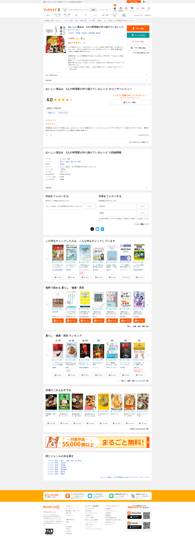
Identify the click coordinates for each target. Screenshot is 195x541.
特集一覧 (68, 513)
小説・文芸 (105, 15)
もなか (116, 316)
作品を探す (88, 511)
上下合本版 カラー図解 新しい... (138, 364)
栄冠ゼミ (109, 270)
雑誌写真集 (124, 15)
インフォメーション (91, 522)
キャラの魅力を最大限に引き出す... (98, 267)
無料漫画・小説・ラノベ (73, 511)
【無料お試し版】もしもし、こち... (98, 313)
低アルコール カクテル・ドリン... (84, 364)
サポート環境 (89, 517)
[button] (58, 277)
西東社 (62, 164)
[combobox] (79, 10)
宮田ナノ (95, 316)
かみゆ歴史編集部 (57, 270)
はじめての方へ (138, 15)
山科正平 (136, 367)
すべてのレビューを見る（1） (139, 142)
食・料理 (77, 161)
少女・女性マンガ (67, 15)
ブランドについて (110, 511)
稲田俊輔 (92, 33)
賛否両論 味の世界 (51, 415)
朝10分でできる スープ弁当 (130, 415)
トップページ (70, 508)
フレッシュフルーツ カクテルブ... (125, 364)
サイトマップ (109, 524)
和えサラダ (114, 414)
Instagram (69, 527)
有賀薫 (78, 33)
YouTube (68, 531)
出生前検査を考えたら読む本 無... (84, 313)
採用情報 (108, 513)
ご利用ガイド (148, 15)
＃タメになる (62, 112)
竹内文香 (136, 316)
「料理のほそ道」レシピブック (64, 416)
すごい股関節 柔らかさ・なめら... (111, 364)
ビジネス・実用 (65, 159)
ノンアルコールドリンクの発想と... (57, 364)
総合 (48, 15)
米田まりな (109, 316)
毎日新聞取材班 (84, 316)
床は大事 (55, 312)
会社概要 (108, 508)
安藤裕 (54, 367)
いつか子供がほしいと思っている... (71, 313)
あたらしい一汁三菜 (142, 415)
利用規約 (108, 515)
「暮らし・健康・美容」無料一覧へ (137, 326)
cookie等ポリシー (110, 522)
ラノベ (95, 15)
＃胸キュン (51, 112)
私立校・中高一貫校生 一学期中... (111, 267)
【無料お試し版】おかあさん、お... (137, 313)
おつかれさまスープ (103, 415)
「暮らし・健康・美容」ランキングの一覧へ (134, 381)
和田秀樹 (122, 316)
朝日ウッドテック (57, 316)
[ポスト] (92, 229)
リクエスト (88, 527)
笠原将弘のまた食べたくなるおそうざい (90, 416)
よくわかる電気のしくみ (138, 266)
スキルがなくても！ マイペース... (71, 267)
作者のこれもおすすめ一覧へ (139, 429)
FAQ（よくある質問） (92, 520)
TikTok (68, 529)
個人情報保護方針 (110, 517)
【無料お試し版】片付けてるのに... (111, 313)
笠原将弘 (84, 33)
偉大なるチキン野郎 (98, 364)
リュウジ (95, 367)
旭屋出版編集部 (84, 367)
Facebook (69, 533)
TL (86, 15)
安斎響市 (68, 270)
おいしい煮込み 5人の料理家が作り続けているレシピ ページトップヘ (124, 477)
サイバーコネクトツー (86, 270)
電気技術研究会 (138, 270)
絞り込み (65, 9)
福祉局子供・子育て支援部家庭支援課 (77, 316)
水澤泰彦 (122, 367)
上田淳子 (71, 33)
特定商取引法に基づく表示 (113, 520)
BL (76, 15)
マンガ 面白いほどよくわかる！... (58, 266)
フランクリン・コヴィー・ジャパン (131, 270)
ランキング (69, 515)
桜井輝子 (95, 270)
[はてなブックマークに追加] (102, 230)
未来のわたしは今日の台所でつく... (71, 364)
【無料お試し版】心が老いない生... (125, 313)
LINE (67, 522)
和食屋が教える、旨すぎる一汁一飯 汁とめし (77, 416)
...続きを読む (72, 69)
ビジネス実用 (114, 15)
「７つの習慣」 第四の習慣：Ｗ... (126, 266)
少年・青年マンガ (57, 15)
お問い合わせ (89, 524)
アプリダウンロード (91, 513)
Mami (67, 367)
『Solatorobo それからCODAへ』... (84, 267)
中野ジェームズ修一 (112, 367)
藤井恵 (98, 33)
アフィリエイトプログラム (93, 529)
